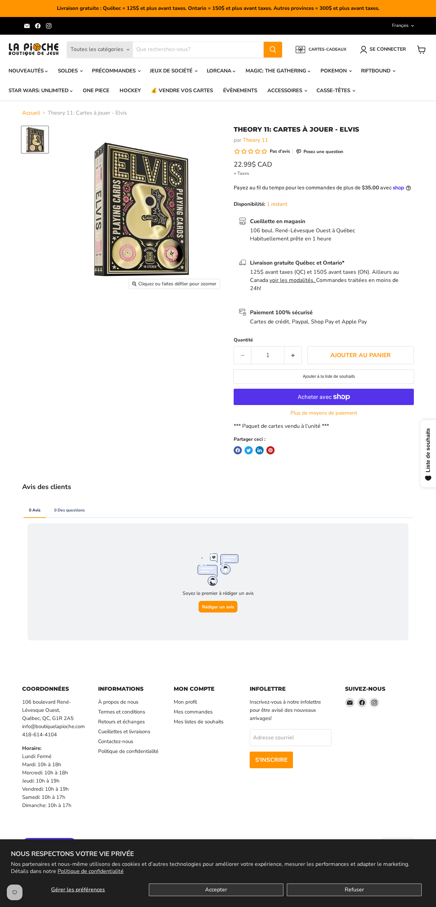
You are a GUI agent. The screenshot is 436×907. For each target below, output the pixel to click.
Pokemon (334, 70)
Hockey (130, 90)
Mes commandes (193, 711)
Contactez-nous (115, 741)
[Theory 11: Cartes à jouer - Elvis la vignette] (34, 139)
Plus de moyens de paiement (324, 413)
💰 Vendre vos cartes (182, 90)
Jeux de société (172, 70)
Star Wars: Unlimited (39, 90)
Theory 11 (255, 140)
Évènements (240, 90)
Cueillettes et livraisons (124, 731)
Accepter (216, 889)
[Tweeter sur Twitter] (249, 450)
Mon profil (185, 702)
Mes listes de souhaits (198, 721)
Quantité (243, 340)
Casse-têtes (334, 90)
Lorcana (220, 70)
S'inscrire (271, 760)
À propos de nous (118, 702)
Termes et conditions (121, 711)
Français (400, 25)
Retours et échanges (121, 721)
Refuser (354, 889)
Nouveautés (27, 70)
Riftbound (376, 70)
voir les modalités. (292, 280)
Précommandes (114, 70)
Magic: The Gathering (277, 70)
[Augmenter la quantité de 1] (293, 355)
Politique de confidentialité (91, 871)
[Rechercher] (273, 49)
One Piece (96, 90)
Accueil (31, 113)
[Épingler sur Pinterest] (270, 450)
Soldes (68, 70)
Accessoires (285, 90)
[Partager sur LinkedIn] (259, 450)
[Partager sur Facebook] (238, 450)
